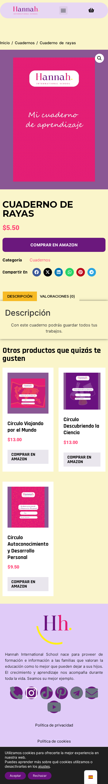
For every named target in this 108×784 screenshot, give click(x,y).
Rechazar (39, 775)
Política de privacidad (54, 725)
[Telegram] (76, 693)
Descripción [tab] (19, 296)
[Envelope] (91, 693)
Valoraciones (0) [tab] (57, 296)
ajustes (44, 766)
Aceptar (15, 775)
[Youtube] (54, 707)
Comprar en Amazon (54, 244)
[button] (63, 10)
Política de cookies (54, 741)
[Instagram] (31, 693)
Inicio (5, 42)
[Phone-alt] (16, 693)
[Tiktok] (46, 693)
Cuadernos (25, 42)
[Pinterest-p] (61, 693)
